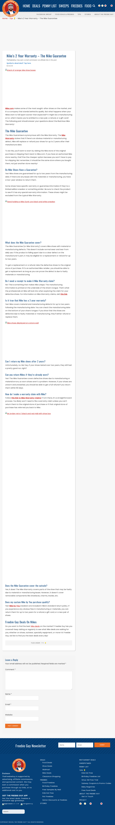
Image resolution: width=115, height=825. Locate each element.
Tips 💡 (12, 18)
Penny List (49, 5)
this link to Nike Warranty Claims (26, 398)
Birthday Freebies (50, 786)
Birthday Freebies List (91, 776)
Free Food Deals (89, 790)
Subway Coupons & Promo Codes (96, 783)
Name (8, 694)
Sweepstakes (85, 763)
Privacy (83, 800)
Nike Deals (46, 773)
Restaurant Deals (87, 760)
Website (8, 714)
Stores (43, 803)
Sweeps (64, 5)
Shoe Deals (47, 766)
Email (8, 704)
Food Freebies (48, 783)
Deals (36, 5)
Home (26, 5)
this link (63, 294)
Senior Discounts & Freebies (54, 800)
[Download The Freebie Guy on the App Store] (10, 805)
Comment (10, 669)
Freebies (76, 5)
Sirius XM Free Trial (90, 780)
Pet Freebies (47, 796)
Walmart (46, 769)
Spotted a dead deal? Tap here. (19, 63)
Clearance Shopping (51, 776)
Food (88, 5)
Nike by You (14, 606)
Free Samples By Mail (51, 790)
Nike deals (35, 626)
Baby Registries (88, 787)
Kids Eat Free (48, 793)
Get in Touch (87, 796)
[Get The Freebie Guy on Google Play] (27, 805)
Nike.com (9, 108)
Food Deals (47, 762)
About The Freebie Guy (89, 794)
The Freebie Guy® (10, 8)
